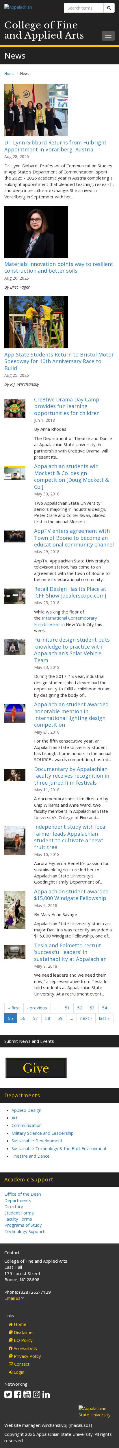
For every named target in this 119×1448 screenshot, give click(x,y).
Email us (14, 1298)
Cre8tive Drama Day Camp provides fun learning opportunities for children (67, 406)
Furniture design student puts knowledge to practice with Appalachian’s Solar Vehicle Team (72, 649)
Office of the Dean (22, 1194)
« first (14, 1008)
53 (92, 1008)
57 (35, 1018)
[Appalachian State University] (29, 7)
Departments (17, 1200)
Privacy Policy (27, 1356)
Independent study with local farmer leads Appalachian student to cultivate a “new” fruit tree (70, 836)
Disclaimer (23, 1332)
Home (9, 73)
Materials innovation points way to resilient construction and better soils (58, 267)
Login (18, 1372)
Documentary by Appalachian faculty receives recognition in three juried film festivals (71, 775)
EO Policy (23, 1340)
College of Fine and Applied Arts (44, 30)
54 (104, 1008)
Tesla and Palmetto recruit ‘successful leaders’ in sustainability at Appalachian (70, 952)
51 (67, 1008)
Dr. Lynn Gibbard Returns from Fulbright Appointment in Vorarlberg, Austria (55, 146)
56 (22, 1018)
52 (79, 1008)
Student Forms (19, 1213)
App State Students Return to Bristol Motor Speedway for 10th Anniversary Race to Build (59, 361)
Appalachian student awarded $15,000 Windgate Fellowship (71, 895)
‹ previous (37, 1008)
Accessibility (25, 1348)
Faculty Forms (18, 1219)
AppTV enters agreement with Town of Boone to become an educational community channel (74, 537)
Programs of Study (23, 1225)
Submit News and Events (29, 1041)
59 (60, 1018)
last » (104, 1018)
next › (86, 1018)
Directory (13, 1206)
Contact (21, 1364)
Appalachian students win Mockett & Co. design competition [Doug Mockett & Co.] (71, 476)
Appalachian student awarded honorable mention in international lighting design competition (71, 714)
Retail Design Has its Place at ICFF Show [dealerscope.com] (70, 592)
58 (47, 1018)
